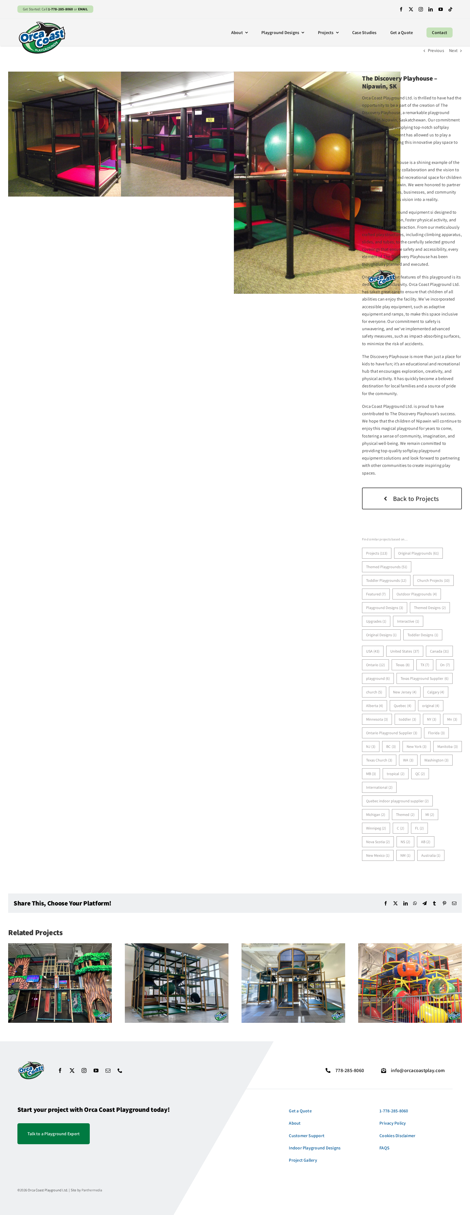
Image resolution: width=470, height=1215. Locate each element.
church (374, 692)
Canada (439, 651)
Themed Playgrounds (386, 566)
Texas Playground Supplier (425, 678)
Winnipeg (376, 828)
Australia (431, 855)
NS (405, 841)
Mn (452, 719)
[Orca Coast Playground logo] (41, 23)
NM (405, 855)
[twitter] (411, 9)
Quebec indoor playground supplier (397, 800)
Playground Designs (384, 607)
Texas (403, 664)
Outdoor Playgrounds (417, 594)
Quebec (402, 705)
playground (378, 678)
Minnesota (377, 719)
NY (432, 719)
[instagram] (421, 9)
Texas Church (379, 760)
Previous (436, 50)
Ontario (375, 664)
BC (391, 746)
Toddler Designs (422, 634)
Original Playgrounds (418, 553)
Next (453, 50)
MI (429, 814)
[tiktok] (450, 9)
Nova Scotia (378, 841)
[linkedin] (430, 9)
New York (417, 746)
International (379, 787)
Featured (376, 594)
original (431, 705)
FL (419, 828)
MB (371, 773)
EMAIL (83, 9)
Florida (436, 732)
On (445, 664)
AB (426, 841)
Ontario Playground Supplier (392, 732)
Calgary (435, 692)
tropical (395, 773)
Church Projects (433, 580)
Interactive (408, 621)
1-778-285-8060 (60, 9)
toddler (407, 719)
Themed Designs (430, 607)
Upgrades (376, 621)
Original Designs (381, 634)
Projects (377, 553)
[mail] (108, 1070)
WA (408, 760)
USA (373, 651)
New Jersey (404, 692)
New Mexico (378, 855)
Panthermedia (92, 1190)
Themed (405, 814)
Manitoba (447, 746)
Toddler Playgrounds (386, 580)
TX (424, 664)
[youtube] (440, 9)
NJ (371, 746)
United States (404, 651)
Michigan (375, 814)
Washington (436, 760)
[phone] (120, 1070)
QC (420, 773)
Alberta (374, 705)
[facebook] (401, 9)
